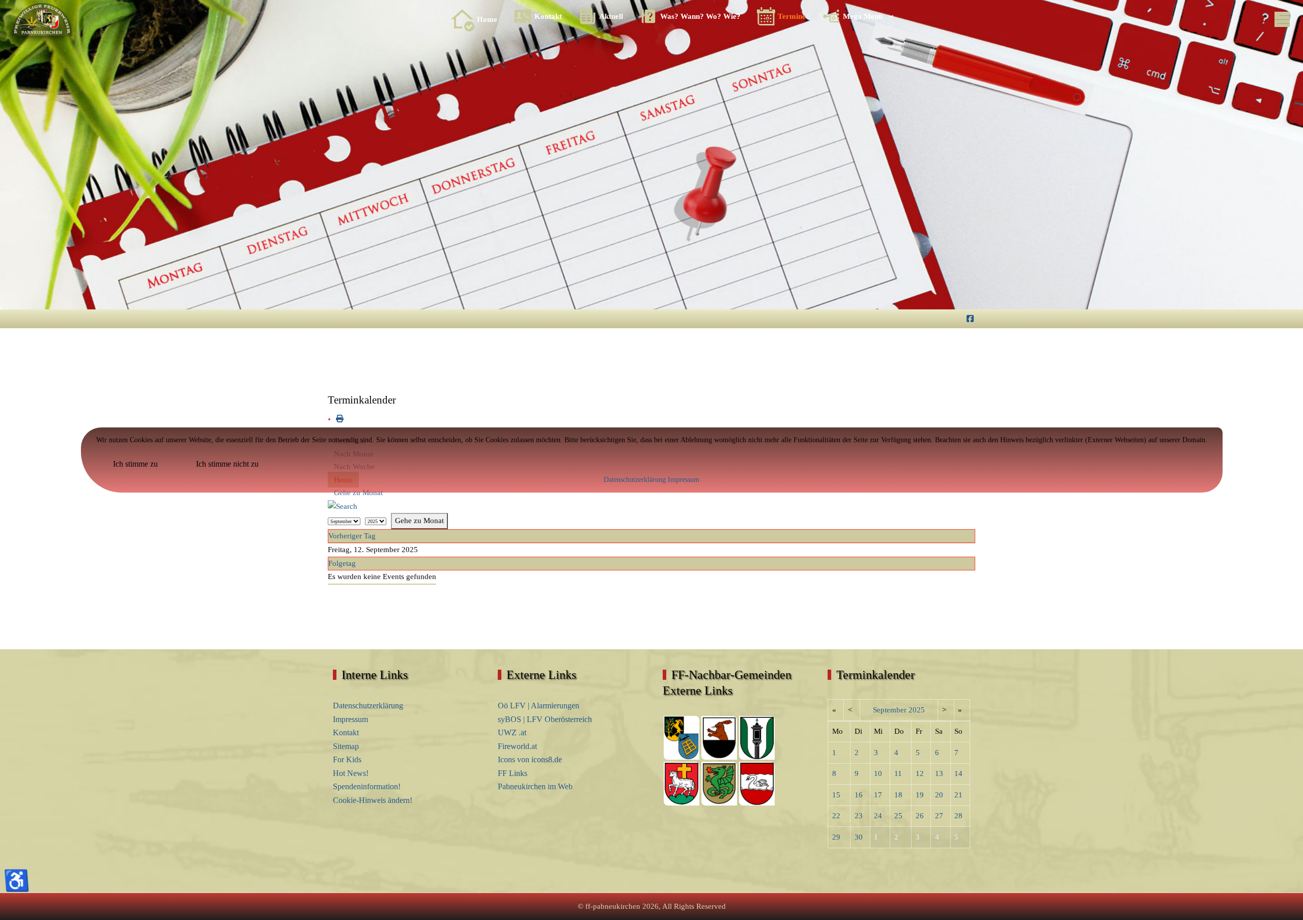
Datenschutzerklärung (635, 479)
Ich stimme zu (135, 463)
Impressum (683, 479)
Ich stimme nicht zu (227, 463)
